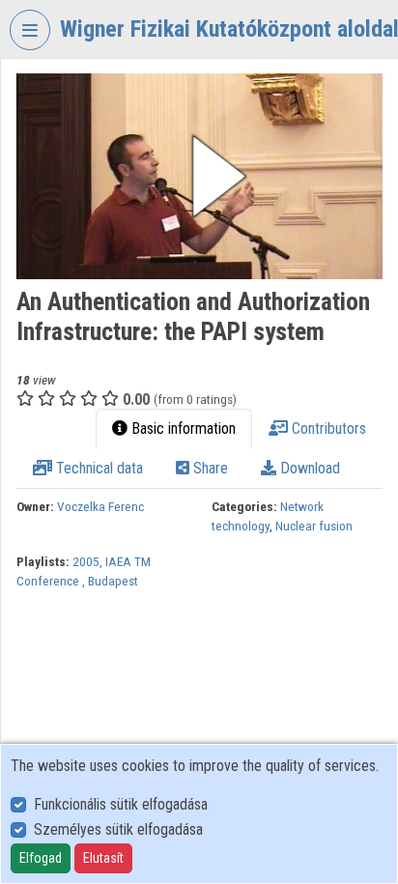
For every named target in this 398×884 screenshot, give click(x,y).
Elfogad (40, 858)
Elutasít (103, 858)
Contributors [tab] (327, 428)
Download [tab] (308, 468)
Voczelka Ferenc (100, 506)
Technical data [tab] (97, 468)
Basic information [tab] (182, 428)
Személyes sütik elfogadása (118, 829)
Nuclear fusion (314, 525)
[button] (199, 176)
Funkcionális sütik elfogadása (121, 804)
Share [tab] (208, 468)
